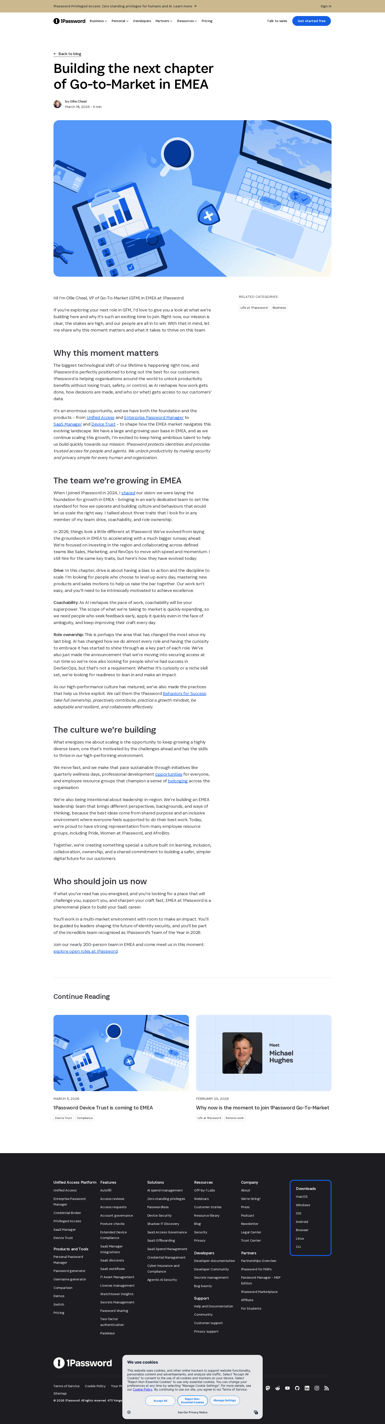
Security (200, 1232)
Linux (300, 1238)
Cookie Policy (95, 1386)
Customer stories (207, 1207)
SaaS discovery (112, 1260)
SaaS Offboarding (161, 1240)
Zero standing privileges (166, 1198)
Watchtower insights (116, 1294)
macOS (301, 1196)
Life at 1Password (254, 307)
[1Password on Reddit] (277, 1388)
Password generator (69, 1270)
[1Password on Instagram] (317, 1388)
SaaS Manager (64, 1229)
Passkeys (107, 1333)
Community (203, 1314)
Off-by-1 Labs (204, 1190)
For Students (251, 1308)
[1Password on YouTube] (287, 1388)
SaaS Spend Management (167, 1249)
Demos (58, 1296)
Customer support (208, 1323)
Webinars (201, 1198)
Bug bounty (203, 1286)
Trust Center (251, 1240)
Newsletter (249, 1223)
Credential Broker (67, 1212)
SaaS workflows (112, 1268)
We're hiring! (250, 1198)
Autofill (105, 1190)
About (245, 1190)
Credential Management (166, 1257)
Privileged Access (67, 1221)
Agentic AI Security (162, 1279)
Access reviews (112, 1198)
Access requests (113, 1207)
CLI (298, 1246)
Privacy (199, 1240)
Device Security (159, 1215)
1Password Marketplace (259, 1291)
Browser (302, 1230)
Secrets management (211, 1277)
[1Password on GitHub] (297, 1388)
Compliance (85, 1118)
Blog (197, 1223)
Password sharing (114, 1310)
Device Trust (63, 1118)
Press (245, 1207)
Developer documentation (214, 1260)
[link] (311, 21)
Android (302, 1221)
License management (117, 1285)
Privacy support (206, 1331)
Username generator (69, 1279)
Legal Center (251, 1232)
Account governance (116, 1215)
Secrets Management (117, 1302)
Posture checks (112, 1223)
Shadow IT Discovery (163, 1223)
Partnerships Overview (258, 1260)
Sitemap (60, 1393)
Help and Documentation (213, 1306)
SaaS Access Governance (167, 1232)
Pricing (58, 1312)
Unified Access (65, 1190)
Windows (303, 1205)
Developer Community (211, 1269)
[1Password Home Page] (69, 21)
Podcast (247, 1215)
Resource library (206, 1215)
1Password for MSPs (256, 1269)
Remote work (235, 1118)
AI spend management (165, 1190)
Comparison (62, 1287)
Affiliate (247, 1300)
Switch (58, 1304)
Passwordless (158, 1207)
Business (279, 307)
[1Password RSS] (326, 1388)
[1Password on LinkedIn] (307, 1388)
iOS (298, 1213)
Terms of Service (66, 1386)
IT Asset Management (117, 1277)
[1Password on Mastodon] (268, 1388)
